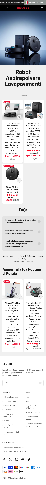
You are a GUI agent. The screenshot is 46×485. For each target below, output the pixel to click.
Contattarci (6, 410)
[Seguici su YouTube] (23, 459)
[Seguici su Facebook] (4, 459)
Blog (27, 397)
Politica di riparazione (10, 405)
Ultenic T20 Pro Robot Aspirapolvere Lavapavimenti (33, 125)
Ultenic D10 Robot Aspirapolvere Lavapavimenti (12, 189)
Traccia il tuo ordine (33, 412)
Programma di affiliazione (31, 406)
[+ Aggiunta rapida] (19, 117)
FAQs (27, 401)
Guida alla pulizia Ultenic (8, 426)
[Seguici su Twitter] (10, 459)
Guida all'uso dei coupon (32, 418)
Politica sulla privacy (10, 397)
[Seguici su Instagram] (16, 459)
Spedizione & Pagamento (7, 415)
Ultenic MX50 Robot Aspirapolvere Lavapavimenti (12, 125)
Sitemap (5, 421)
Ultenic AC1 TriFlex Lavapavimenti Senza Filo (12, 305)
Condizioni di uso (9, 401)
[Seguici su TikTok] (29, 459)
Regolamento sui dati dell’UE (10, 433)
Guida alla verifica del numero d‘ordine (34, 425)
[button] (35, 2)
